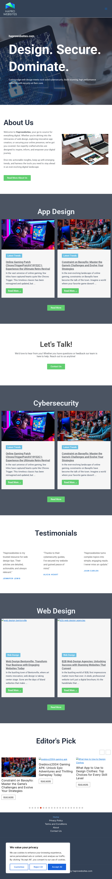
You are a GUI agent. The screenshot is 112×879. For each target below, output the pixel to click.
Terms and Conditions (56, 824)
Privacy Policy (56, 820)
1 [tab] (54, 300)
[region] (38, 858)
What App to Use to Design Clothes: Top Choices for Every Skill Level (54, 773)
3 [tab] (60, 300)
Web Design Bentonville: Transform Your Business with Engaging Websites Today (26, 665)
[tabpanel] (28, 258)
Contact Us (56, 831)
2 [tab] (57, 300)
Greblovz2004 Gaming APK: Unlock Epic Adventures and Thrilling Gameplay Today (18, 770)
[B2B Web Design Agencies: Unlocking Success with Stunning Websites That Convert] (84, 634)
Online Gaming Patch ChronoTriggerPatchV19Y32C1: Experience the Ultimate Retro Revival (28, 265)
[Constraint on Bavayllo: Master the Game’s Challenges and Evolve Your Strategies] (84, 234)
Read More (8, 781)
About (56, 827)
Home (56, 817)
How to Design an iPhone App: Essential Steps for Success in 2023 (91, 770)
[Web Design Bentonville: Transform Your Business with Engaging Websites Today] (28, 634)
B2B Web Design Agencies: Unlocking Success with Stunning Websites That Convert (84, 665)
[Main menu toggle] (106, 9)
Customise (19, 867)
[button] (4, 258)
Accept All (57, 867)
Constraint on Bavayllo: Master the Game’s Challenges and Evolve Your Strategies (82, 265)
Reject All (38, 867)
